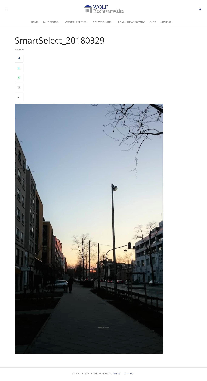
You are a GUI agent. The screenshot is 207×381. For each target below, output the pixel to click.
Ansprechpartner (75, 21)
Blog (153, 21)
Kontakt (166, 21)
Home (34, 21)
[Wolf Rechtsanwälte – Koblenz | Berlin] (103, 9)
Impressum (117, 373)
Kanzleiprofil (51, 21)
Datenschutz (129, 373)
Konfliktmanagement (131, 21)
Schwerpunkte (102, 21)
